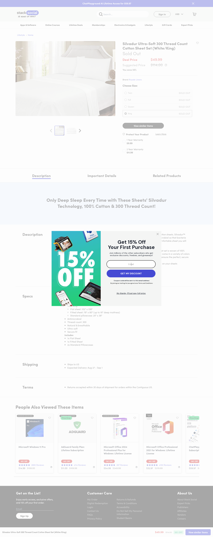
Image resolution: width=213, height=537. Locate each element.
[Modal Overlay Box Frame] (106, 268)
